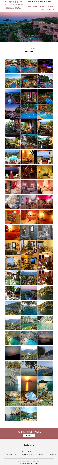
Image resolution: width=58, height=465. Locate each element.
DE (38, 1)
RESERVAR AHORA (29, 435)
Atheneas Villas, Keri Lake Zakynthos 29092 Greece (29, 449)
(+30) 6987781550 (8, 4)
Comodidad (35, 7)
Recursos (42, 7)
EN (30, 1)
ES (50, 1)
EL (34, 1)
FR (46, 1)
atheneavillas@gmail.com (29, 451)
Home (29, 7)
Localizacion (50, 7)
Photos (43, 9)
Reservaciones (50, 9)
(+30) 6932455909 (18, 4)
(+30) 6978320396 (10, 1)
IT (42, 1)
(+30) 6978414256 (23, 454)
